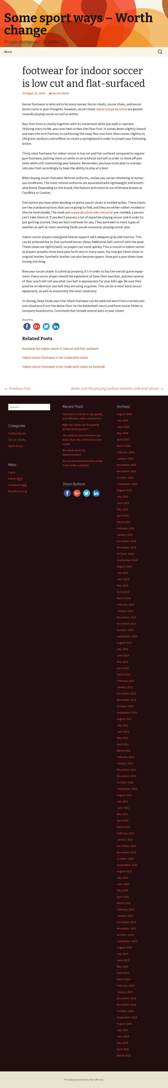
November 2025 (126, 471)
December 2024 (126, 541)
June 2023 (123, 655)
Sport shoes (15, 446)
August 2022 (124, 719)
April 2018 (123, 1049)
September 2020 (127, 865)
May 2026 (122, 433)
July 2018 (122, 1030)
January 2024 (125, 611)
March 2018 (124, 1055)
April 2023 (123, 668)
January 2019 (125, 992)
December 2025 (126, 465)
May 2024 (122, 585)
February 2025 (125, 528)
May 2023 (122, 662)
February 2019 (125, 985)
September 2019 (127, 941)
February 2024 (125, 604)
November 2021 (126, 776)
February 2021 (125, 833)
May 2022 (122, 738)
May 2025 (122, 509)
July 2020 (122, 877)
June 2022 (123, 731)
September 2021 (127, 789)
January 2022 (125, 763)
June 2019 (123, 960)
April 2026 (123, 439)
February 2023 (125, 681)
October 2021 (125, 782)
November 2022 (126, 700)
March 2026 (124, 446)
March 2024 (124, 598)
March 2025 (124, 522)
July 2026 (122, 420)
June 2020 (123, 884)
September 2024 (127, 560)
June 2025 (123, 503)
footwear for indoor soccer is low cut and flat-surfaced (60, 348)
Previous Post (17, 388)
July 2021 (122, 801)
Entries (15, 478)
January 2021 (125, 839)
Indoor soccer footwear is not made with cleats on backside (63, 366)
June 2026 (123, 427)
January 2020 (125, 916)
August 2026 (124, 414)
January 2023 (125, 687)
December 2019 (126, 922)
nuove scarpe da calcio (111, 109)
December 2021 (126, 769)
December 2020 (126, 846)
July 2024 (122, 573)
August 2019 (124, 947)
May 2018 (122, 1043)
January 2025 (125, 535)
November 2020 (126, 852)
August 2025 (124, 490)
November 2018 (126, 1004)
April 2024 (123, 592)
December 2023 (126, 617)
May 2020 (122, 890)
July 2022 (122, 725)
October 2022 (125, 706)
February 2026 (125, 452)
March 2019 (124, 979)
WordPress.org (17, 491)
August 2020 (124, 871)
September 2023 (127, 636)
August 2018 (124, 1024)
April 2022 (123, 744)
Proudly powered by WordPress (84, 1079)
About (8, 52)
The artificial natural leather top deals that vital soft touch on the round (82, 439)
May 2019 (122, 966)
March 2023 (124, 674)
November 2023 (126, 623)
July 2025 (122, 496)
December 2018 (126, 998)
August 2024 (124, 566)
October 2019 (125, 935)
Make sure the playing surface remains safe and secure (117, 388)
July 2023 (122, 649)
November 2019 (126, 928)
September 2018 (127, 1017)
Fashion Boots (17, 433)
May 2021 (122, 814)
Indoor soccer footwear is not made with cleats (55, 357)
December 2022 (126, 693)
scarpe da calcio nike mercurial (91, 212)
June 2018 (123, 1036)
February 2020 (125, 909)
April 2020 (123, 897)
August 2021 (124, 795)
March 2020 (124, 903)
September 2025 (127, 484)
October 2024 (125, 554)
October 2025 (125, 477)
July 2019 (122, 954)
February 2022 (125, 757)
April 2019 (123, 973)
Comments (17, 485)
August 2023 (124, 642)
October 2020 (125, 858)
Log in (11, 472)
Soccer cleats (60, 93)
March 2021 (124, 827)
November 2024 (126, 547)
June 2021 (123, 808)
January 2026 (125, 458)
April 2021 (123, 820)
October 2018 (125, 1011)
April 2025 (123, 515)
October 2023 (125, 630)
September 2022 (127, 712)
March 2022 (124, 750)
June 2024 (123, 579)
